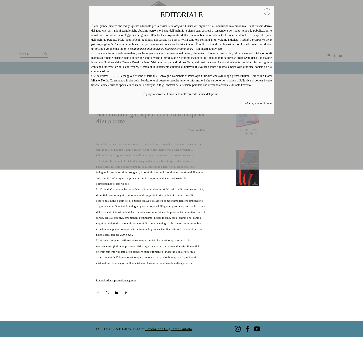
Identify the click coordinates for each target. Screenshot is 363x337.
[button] (267, 11)
